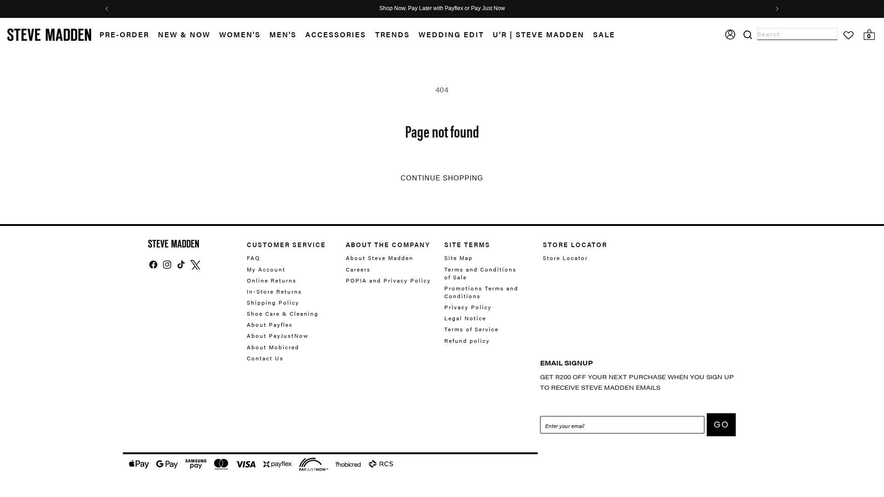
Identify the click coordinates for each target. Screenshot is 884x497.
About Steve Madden (379, 258)
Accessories (335, 34)
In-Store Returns (274, 291)
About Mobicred (273, 347)
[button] (188, 35)
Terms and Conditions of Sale (480, 273)
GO (721, 424)
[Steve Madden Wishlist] (848, 35)
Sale (604, 34)
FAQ (253, 258)
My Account (266, 269)
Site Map (458, 258)
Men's (283, 34)
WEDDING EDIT (451, 34)
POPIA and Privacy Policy (388, 280)
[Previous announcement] (107, 8)
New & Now (184, 34)
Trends (392, 34)
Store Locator (565, 258)
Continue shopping (442, 178)
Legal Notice (465, 318)
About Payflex (269, 324)
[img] (153, 265)
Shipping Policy (273, 302)
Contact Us (265, 358)
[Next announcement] (777, 8)
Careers (358, 269)
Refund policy (467, 340)
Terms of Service (471, 329)
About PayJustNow (277, 335)
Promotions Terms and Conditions (481, 292)
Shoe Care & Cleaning (283, 313)
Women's (240, 34)
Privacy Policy (468, 307)
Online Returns (272, 280)
